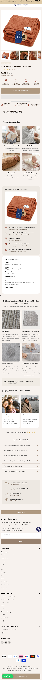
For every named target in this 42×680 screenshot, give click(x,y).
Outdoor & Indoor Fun (8, 597)
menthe (3, 573)
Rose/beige (4, 582)
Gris (2, 570)
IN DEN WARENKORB (20, 91)
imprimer (35, 668)
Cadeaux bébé (5, 603)
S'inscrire (21, 541)
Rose (2, 579)
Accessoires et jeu (6, 612)
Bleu (2, 567)
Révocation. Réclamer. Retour (16, 670)
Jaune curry (5, 585)
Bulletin (30, 670)
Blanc (2, 576)
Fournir (3, 609)
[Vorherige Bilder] (3, 55)
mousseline (4, 558)
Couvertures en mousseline (9, 630)
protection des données (9, 668)
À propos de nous (13, 666)
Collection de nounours (8, 555)
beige (3, 564)
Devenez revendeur (26, 666)
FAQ (2, 621)
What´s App (7, 676)
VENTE (3, 615)
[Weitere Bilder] (38, 55)
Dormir (3, 606)
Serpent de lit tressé (7, 600)
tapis (2, 633)
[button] (20, 97)
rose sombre (5, 561)
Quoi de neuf (5, 618)
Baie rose (4, 588)
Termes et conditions (24, 668)
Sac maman (5, 552)
